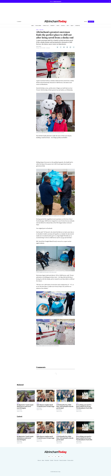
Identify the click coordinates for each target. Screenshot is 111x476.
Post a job (56, 460)
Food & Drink (38, 25)
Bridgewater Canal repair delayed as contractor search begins (25, 406)
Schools (63, 25)
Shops (58, 25)
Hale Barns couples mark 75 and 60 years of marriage (45, 405)
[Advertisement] (55, 11)
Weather (41, 29)
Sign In (85, 21)
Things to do (46, 25)
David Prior (38, 46)
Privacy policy (70, 460)
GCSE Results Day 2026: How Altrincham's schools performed (64, 406)
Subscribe (91, 21)
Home (32, 25)
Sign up (39, 460)
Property (52, 25)
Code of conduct (63, 460)
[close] (110, 1)
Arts (68, 25)
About (72, 25)
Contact (51, 460)
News (37, 29)
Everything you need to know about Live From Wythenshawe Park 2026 (84, 406)
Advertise (77, 25)
